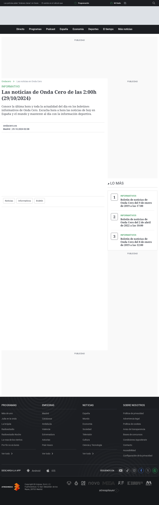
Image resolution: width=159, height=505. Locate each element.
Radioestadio (8, 429)
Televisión (87, 434)
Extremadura (48, 434)
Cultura (86, 440)
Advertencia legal (131, 418)
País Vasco (47, 445)
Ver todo (6, 454)
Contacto (127, 445)
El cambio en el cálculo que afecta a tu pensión (60, 3)
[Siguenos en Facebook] (141, 470)
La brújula (6, 424)
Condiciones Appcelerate (135, 440)
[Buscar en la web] (154, 3)
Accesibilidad (129, 450)
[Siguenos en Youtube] (120, 470)
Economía (78, 29)
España (64, 29)
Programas (35, 29)
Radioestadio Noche (11, 434)
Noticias (9, 201)
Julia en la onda (9, 418)
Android (35, 470)
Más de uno (7, 413)
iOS (53, 470)
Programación (83, 3)
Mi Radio (117, 3)
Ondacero (6, 81)
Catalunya (47, 418)
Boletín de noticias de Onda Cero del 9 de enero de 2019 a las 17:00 (136, 203)
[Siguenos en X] (148, 470)
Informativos (24, 201)
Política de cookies (132, 424)
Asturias (46, 440)
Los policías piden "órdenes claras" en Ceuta (21, 3)
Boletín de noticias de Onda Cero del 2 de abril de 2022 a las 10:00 (135, 222)
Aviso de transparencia (134, 429)
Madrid (45, 413)
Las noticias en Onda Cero (29, 81)
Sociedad (87, 429)
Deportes (93, 29)
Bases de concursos (132, 434)
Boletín (39, 201)
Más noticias (125, 29)
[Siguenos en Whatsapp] (154, 470)
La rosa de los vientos (12, 440)
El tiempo (108, 29)
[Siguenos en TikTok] (127, 470)
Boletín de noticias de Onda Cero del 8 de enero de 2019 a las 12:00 (136, 242)
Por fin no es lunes (10, 445)
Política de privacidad (133, 413)
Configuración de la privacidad (137, 455)
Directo (20, 29)
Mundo (86, 418)
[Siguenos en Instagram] (134, 470)
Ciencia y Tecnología (92, 445)
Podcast (50, 29)
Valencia (46, 429)
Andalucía (47, 424)
